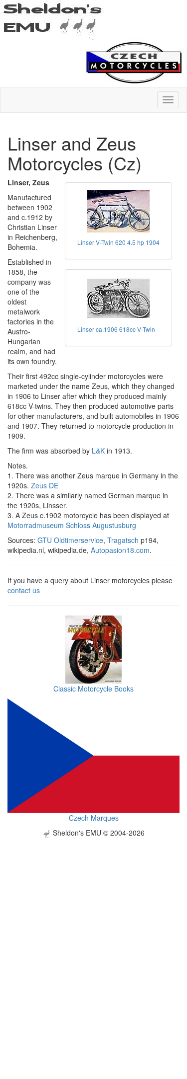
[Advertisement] (93, 931)
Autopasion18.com (120, 550)
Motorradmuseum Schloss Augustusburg (71, 525)
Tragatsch (123, 540)
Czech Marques (94, 818)
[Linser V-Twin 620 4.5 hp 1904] (118, 211)
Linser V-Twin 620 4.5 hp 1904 (118, 242)
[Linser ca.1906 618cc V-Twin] (118, 298)
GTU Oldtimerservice (70, 540)
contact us (23, 590)
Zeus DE (44, 485)
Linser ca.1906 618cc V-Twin (116, 329)
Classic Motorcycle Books (93, 689)
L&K (98, 451)
